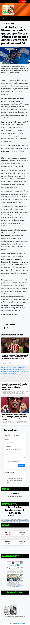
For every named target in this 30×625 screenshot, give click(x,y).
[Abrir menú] (3, 18)
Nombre (7, 439)
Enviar (21, 465)
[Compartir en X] (8, 327)
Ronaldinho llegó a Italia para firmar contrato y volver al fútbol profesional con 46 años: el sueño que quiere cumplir (14, 417)
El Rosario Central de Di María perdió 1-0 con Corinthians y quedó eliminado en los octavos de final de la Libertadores (14, 386)
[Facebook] (27, 1)
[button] (17, 1)
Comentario (8, 446)
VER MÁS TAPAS (15, 586)
